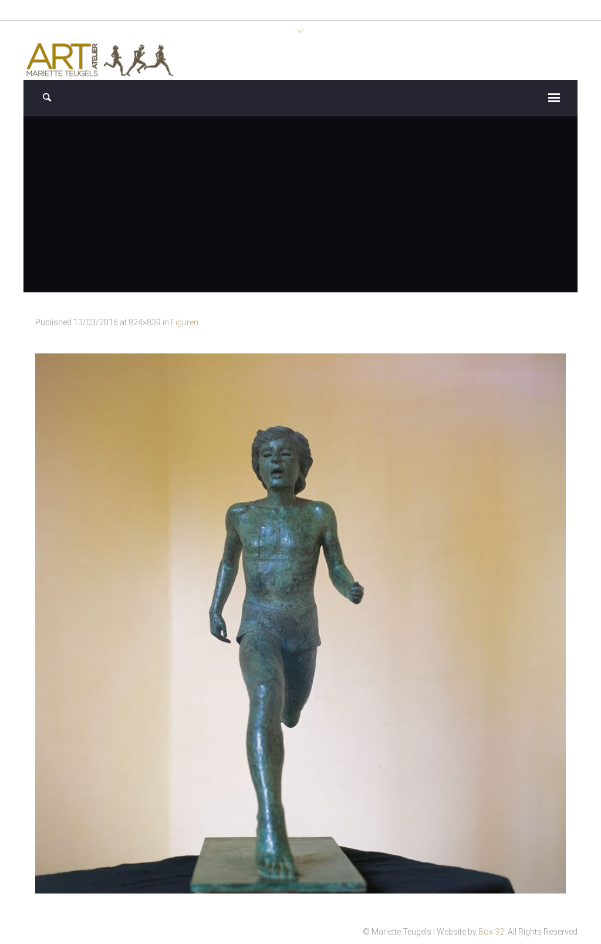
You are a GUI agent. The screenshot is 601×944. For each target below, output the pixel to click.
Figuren (184, 322)
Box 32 (491, 931)
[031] (300, 623)
